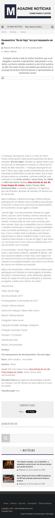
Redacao (22, 470)
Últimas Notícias (44, 503)
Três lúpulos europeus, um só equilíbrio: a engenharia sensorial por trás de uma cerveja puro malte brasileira (34, 464)
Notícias (14, 51)
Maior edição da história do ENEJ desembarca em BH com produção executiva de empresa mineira (34, 478)
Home (3, 32)
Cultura (7, 51)
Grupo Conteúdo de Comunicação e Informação (37, 514)
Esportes (22, 503)
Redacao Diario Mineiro (13, 48)
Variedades (32, 503)
